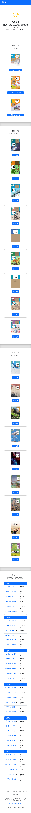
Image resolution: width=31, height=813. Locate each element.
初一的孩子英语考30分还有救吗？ (14, 712)
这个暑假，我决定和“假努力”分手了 (14, 687)
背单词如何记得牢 (10, 707)
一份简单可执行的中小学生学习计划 (15, 587)
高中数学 (15, 378)
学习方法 (7, 651)
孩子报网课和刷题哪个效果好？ (13, 596)
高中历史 (15, 537)
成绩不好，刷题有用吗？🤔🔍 (13, 635)
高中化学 (15, 469)
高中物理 (15, 446)
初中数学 (15, 201)
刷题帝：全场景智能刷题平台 (13, 625)
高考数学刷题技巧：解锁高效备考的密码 (16, 630)
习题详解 (7, 718)
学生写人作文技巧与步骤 (12, 774)
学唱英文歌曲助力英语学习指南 (13, 668)
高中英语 (15, 423)
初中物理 (15, 155)
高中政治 (15, 559)
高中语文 (15, 400)
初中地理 (15, 291)
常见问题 (7, 684)
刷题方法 (7, 584)
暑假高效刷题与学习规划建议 (13, 611)
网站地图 (24, 791)
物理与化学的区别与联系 (12, 702)
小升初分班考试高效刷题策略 (13, 601)
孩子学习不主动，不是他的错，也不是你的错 (17, 659)
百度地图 (15, 794)
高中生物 (15, 492)
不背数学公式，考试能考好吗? (13, 673)
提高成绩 (7, 751)
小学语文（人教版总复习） (15, 93)
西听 (15, 807)
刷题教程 (7, 617)
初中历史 (15, 314)
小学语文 (6, 791)
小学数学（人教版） (15, 70)
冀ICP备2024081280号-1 (15, 804)
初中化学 (15, 246)
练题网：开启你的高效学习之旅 (13, 640)
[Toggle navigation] (28, 2)
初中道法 (15, 337)
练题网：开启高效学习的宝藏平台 (14, 645)
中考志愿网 (21, 807)
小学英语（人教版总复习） (15, 115)
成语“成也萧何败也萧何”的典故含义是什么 (16, 769)
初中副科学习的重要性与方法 (13, 664)
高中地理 (15, 515)
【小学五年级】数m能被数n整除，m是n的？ (17, 731)
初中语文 (15, 223)
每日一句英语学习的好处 (12, 764)
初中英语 (15, 178)
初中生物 (15, 269)
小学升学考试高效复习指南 (12, 779)
